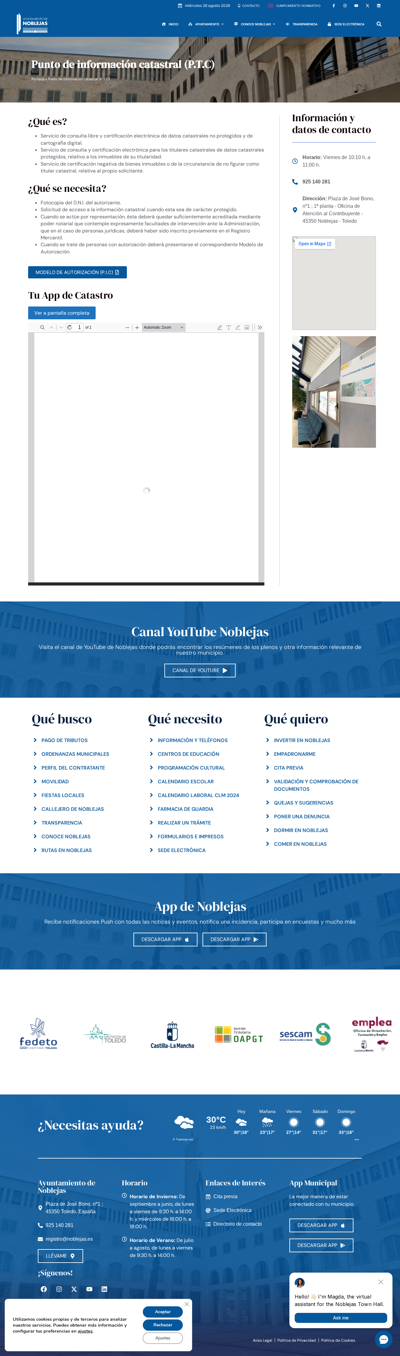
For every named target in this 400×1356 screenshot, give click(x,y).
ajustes (85, 1331)
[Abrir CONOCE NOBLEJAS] (274, 24)
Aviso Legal (262, 1340)
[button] (379, 24)
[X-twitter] (367, 5)
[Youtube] (356, 5)
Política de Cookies (338, 1340)
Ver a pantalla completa (61, 313)
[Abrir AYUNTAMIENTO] (222, 24)
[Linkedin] (378, 5)
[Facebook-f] (333, 5)
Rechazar (162, 1325)
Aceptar (163, 1312)
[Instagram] (345, 5)
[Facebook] (44, 1289)
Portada (38, 79)
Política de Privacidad (297, 1340)
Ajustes (162, 1338)
